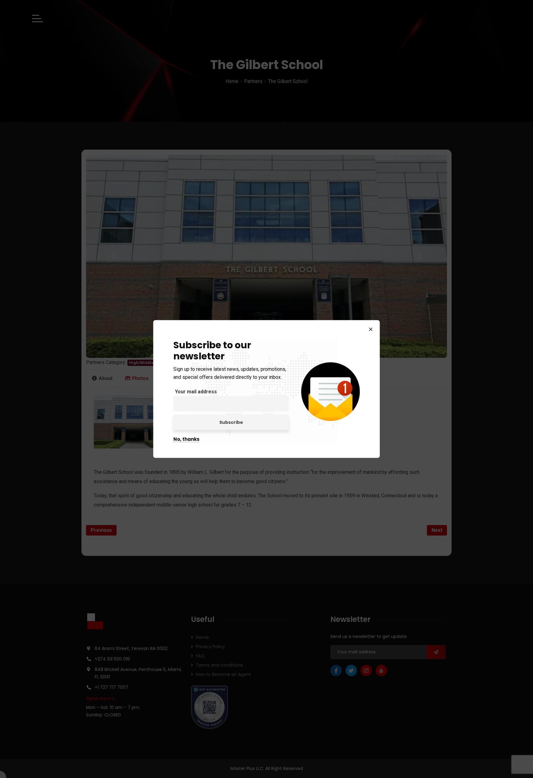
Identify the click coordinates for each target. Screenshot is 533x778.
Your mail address (196, 392)
